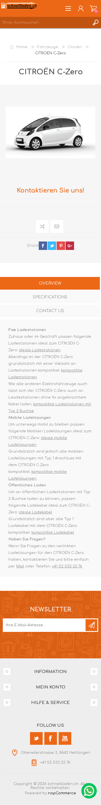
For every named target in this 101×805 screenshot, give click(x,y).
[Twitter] (36, 738)
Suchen (95, 22)
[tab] (50, 284)
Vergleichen (42, 226)
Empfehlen (57, 226)
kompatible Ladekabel (52, 533)
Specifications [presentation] (50, 297)
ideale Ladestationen (40, 350)
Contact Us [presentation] (50, 311)
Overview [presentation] (50, 283)
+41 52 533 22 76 (67, 566)
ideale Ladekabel (35, 512)
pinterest (61, 246)
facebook (43, 246)
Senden (91, 625)
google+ (70, 246)
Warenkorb (93, 8)
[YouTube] (65, 738)
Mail (20, 566)
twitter (52, 246)
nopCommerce (62, 793)
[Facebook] (50, 738)
